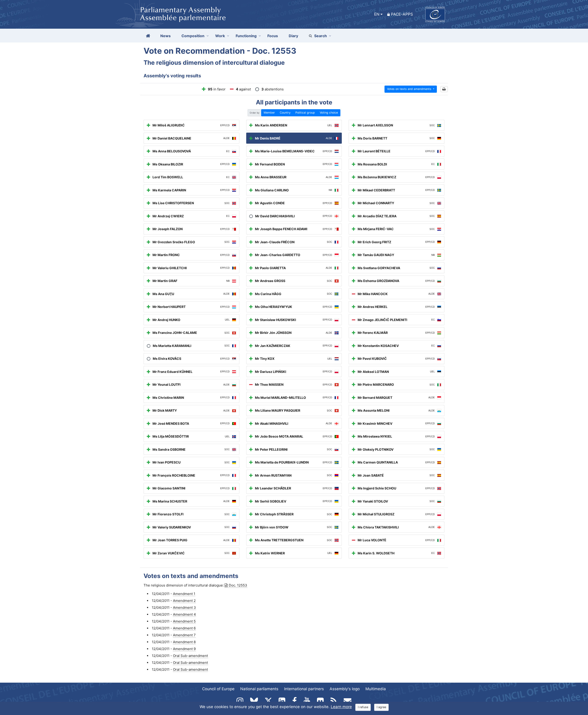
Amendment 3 (184, 607)
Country (285, 112)
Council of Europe (218, 689)
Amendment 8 (184, 642)
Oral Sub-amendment (190, 656)
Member (269, 112)
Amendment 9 (184, 649)
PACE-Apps (402, 14)
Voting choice (329, 112)
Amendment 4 (184, 614)
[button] (444, 89)
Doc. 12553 (238, 585)
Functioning (246, 36)
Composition (192, 36)
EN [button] (376, 14)
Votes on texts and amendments (409, 89)
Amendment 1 (184, 594)
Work (220, 36)
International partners (304, 689)
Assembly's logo (345, 689)
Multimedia (375, 689)
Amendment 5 (184, 621)
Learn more (341, 706)
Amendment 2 (184, 600)
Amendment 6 (184, 628)
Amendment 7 (184, 635)
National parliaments (259, 689)
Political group (305, 112)
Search (320, 36)
